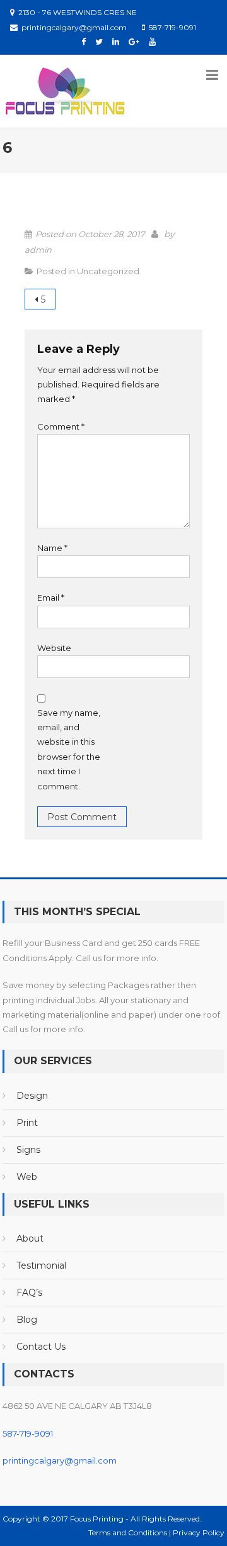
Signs (28, 1149)
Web (26, 1176)
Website (54, 648)
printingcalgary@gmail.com (60, 1460)
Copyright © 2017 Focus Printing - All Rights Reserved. (102, 1518)
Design (32, 1095)
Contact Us (41, 1346)
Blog (26, 1319)
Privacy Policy (198, 1532)
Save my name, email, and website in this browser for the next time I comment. (68, 749)
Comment (60, 426)
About (30, 1238)
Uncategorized (108, 271)
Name (52, 548)
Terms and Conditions (128, 1532)
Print (27, 1122)
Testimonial (41, 1265)
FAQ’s (29, 1292)
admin (38, 250)
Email (50, 597)
